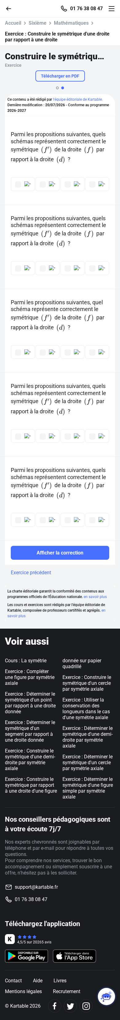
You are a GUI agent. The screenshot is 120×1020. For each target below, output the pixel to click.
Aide (37, 981)
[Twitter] (70, 1006)
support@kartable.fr (36, 887)
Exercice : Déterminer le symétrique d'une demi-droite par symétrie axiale (87, 737)
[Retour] (11, 8)
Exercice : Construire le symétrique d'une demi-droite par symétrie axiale (30, 759)
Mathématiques (71, 23)
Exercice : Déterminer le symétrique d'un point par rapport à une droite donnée (30, 702)
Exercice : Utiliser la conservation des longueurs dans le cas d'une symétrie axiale (86, 708)
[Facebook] (54, 1006)
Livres (60, 981)
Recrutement (66, 991)
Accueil (13, 23)
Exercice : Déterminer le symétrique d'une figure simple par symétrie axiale (87, 788)
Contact (13, 981)
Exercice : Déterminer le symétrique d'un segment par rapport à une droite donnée (30, 731)
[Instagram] (86, 1006)
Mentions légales (23, 991)
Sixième (37, 23)
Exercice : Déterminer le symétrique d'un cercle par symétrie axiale (87, 762)
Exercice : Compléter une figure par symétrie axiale (29, 677)
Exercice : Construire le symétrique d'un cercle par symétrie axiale (86, 683)
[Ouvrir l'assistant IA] (106, 996)
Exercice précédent (31, 572)
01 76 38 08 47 (86, 8)
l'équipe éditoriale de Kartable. (78, 99)
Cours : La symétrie (25, 661)
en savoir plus (95, 597)
